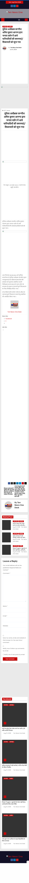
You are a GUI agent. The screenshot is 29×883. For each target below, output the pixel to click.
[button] (22, 19)
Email (5, 616)
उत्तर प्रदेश (5, 26)
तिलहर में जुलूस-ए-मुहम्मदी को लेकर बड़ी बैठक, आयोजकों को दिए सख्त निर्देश (20, 550)
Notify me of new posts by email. (14, 654)
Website (5, 626)
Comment (6, 573)
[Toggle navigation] (19, 20)
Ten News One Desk (15, 47)
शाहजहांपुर (21, 521)
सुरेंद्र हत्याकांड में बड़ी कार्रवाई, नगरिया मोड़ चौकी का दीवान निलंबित (20, 537)
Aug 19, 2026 (16, 527)
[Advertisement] (14, 67)
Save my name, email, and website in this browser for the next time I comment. (14, 640)
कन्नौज (10, 26)
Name (5, 606)
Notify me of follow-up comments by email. (13, 650)
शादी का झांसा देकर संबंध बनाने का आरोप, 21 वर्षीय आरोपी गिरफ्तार (18, 525)
